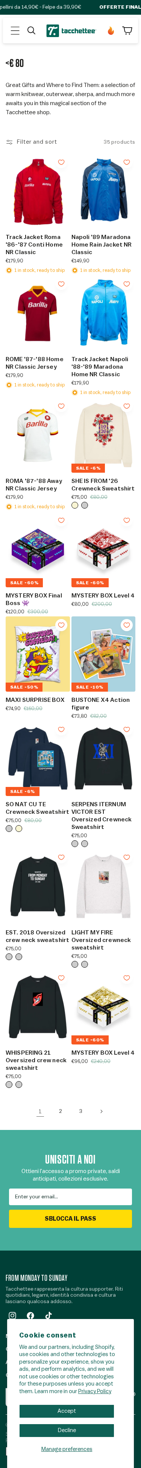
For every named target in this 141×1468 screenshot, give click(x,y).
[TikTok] (48, 1315)
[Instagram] (12, 1315)
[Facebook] (30, 1315)
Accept (67, 1411)
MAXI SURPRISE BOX (35, 700)
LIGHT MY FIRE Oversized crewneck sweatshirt (101, 940)
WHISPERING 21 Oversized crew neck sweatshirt (36, 1060)
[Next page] (101, 1111)
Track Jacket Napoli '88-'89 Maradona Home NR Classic (100, 366)
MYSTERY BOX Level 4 (103, 596)
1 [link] (40, 1111)
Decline (67, 1430)
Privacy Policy (94, 1391)
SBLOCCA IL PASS (70, 1219)
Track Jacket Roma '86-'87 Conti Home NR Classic (34, 244)
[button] (15, 30)
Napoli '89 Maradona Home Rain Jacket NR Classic (101, 244)
